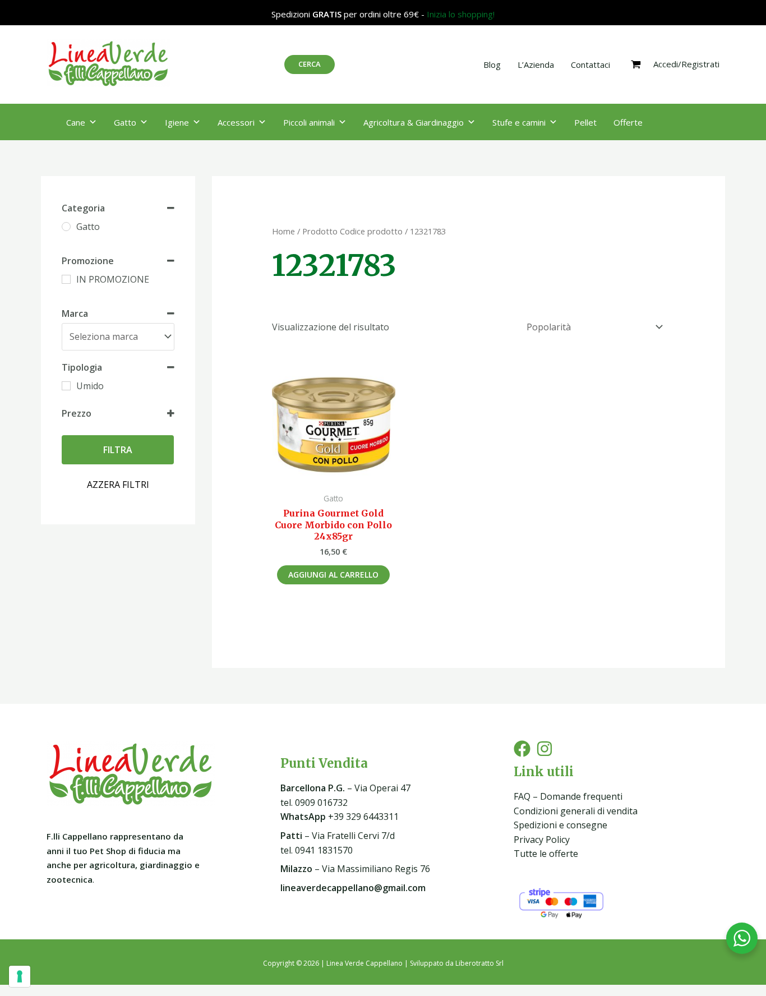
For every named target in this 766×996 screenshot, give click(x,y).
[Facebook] (522, 748)
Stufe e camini (519, 122)
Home (283, 231)
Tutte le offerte (546, 853)
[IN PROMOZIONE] (66, 279)
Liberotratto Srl (479, 963)
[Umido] (66, 385)
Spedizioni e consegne (560, 825)
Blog (492, 64)
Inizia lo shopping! (461, 14)
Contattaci (590, 64)
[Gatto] (66, 226)
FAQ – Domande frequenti (568, 796)
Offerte (628, 122)
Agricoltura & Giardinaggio (413, 122)
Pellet (585, 122)
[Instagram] (544, 748)
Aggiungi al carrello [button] (333, 574)
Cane (75, 122)
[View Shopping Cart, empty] (636, 64)
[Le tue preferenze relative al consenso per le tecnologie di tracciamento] (19, 976)
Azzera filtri (118, 484)
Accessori (236, 122)
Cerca (309, 64)
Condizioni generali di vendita (576, 811)
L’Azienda (536, 64)
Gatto (125, 122)
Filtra (117, 450)
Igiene (177, 122)
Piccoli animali (309, 122)
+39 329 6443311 (339, 816)
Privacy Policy (542, 839)
